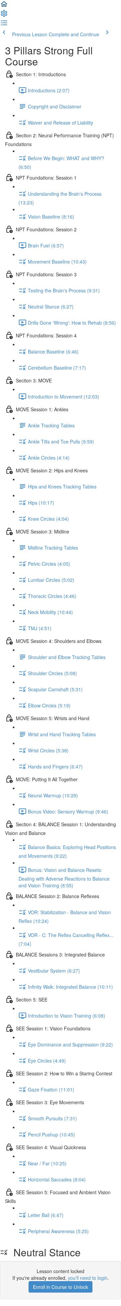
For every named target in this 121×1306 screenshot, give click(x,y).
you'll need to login (88, 1277)
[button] (4, 6)
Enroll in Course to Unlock (60, 1287)
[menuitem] (4, 15)
